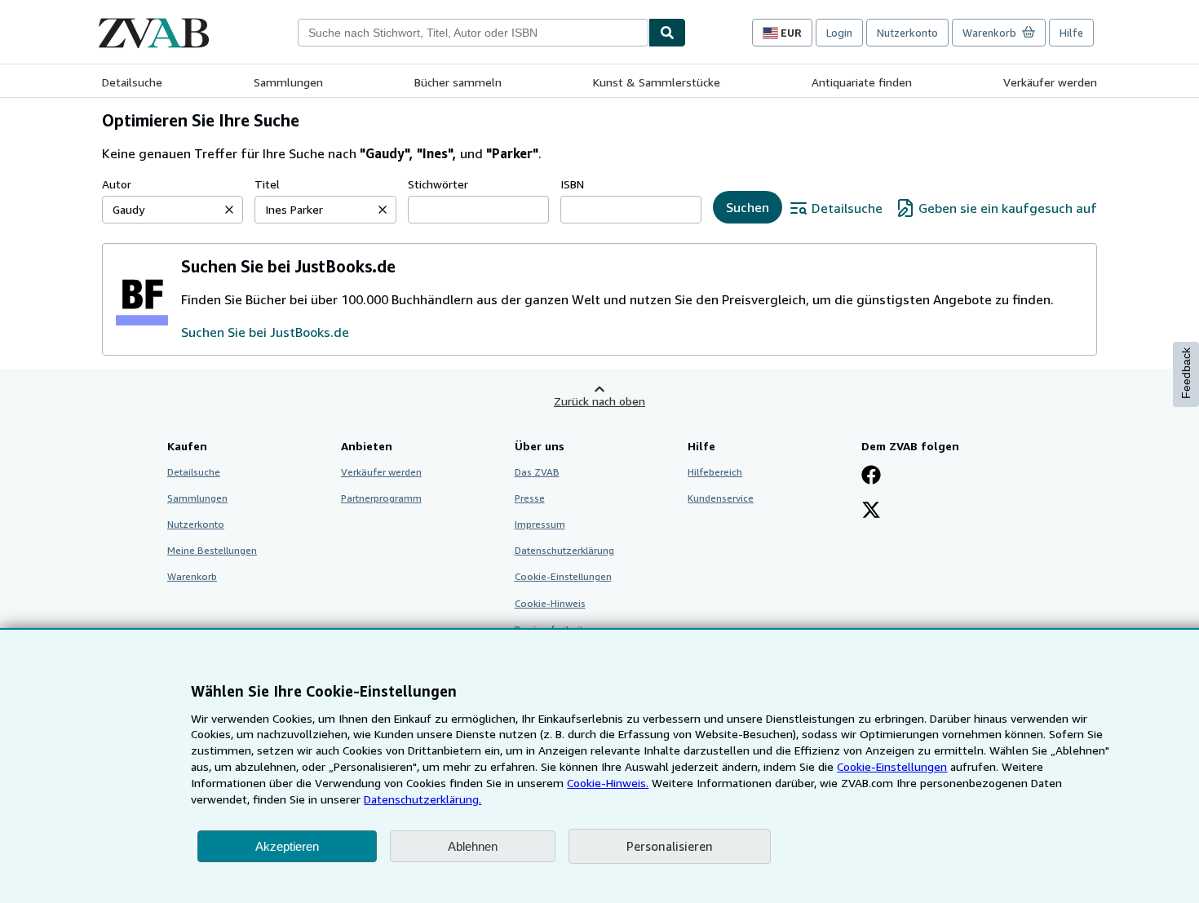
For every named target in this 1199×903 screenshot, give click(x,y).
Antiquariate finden (862, 82)
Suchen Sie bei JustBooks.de (265, 332)
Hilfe (1071, 32)
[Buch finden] (667, 32)
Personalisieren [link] (669, 846)
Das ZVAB (537, 472)
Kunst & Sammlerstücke (656, 82)
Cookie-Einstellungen (892, 766)
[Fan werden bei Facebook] (871, 476)
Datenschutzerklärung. (422, 799)
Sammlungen (288, 82)
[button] (229, 210)
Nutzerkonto (907, 32)
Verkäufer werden (1050, 82)
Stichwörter (438, 184)
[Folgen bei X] (871, 511)
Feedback (1185, 373)
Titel (267, 184)
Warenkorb (192, 576)
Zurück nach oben (599, 401)
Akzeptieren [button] (287, 846)
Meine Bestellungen (212, 550)
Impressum (540, 524)
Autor (116, 184)
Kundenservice (721, 498)
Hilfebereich (715, 472)
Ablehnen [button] (473, 846)
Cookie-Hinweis (550, 603)
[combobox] (473, 32)
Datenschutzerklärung (564, 550)
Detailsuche (132, 82)
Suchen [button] (747, 207)
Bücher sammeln (458, 82)
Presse (530, 498)
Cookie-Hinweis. (607, 783)
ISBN (572, 184)
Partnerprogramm (381, 498)
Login (839, 32)
